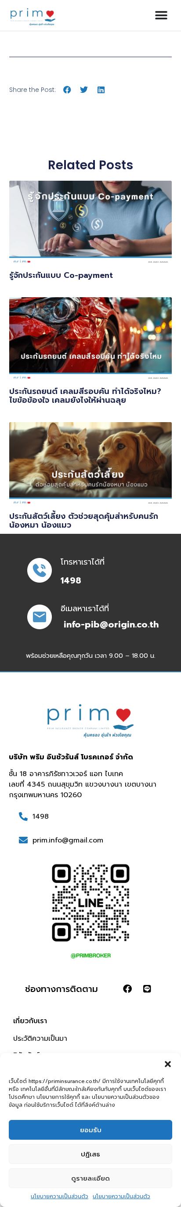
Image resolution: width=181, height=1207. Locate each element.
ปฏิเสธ (90, 1154)
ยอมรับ (90, 1130)
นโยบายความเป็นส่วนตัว (59, 1196)
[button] (167, 1064)
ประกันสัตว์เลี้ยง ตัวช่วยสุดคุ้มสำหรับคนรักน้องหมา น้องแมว (83, 520)
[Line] (147, 989)
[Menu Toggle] (161, 15)
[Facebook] (127, 989)
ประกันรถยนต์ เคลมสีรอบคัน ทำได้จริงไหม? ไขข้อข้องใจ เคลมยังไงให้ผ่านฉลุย (85, 395)
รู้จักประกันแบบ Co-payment (61, 275)
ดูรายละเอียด (90, 1178)
